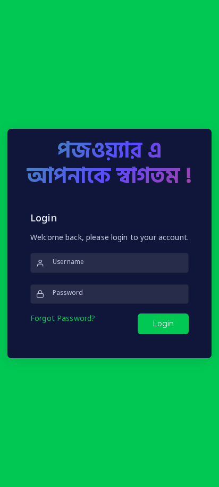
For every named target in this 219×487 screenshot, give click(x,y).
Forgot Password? (62, 319)
